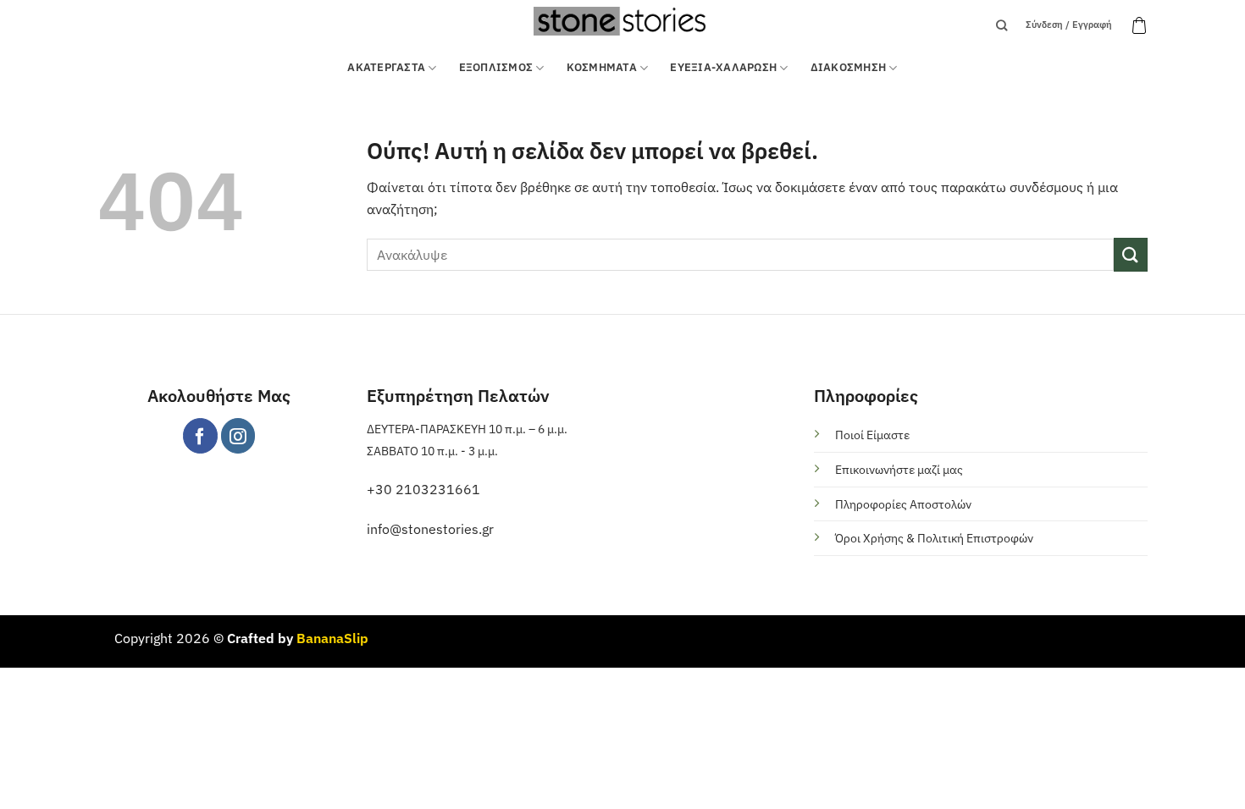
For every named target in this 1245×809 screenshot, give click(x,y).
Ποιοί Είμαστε (872, 435)
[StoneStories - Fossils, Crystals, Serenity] (622, 20)
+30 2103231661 (423, 489)
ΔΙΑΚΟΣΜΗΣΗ (849, 67)
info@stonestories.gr (430, 528)
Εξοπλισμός (496, 67)
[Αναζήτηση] (1001, 25)
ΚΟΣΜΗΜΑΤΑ (602, 67)
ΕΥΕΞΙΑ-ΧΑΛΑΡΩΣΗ (723, 67)
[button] (1139, 25)
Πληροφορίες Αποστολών (903, 504)
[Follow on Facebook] (200, 435)
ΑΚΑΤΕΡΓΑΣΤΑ (386, 67)
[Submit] (1131, 254)
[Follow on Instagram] (238, 435)
